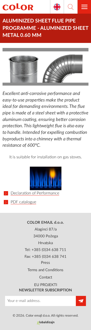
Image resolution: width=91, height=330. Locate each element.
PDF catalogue (23, 202)
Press (45, 263)
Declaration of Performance (35, 193)
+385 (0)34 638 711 (49, 250)
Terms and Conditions (45, 270)
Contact (45, 277)
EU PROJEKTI (45, 285)
